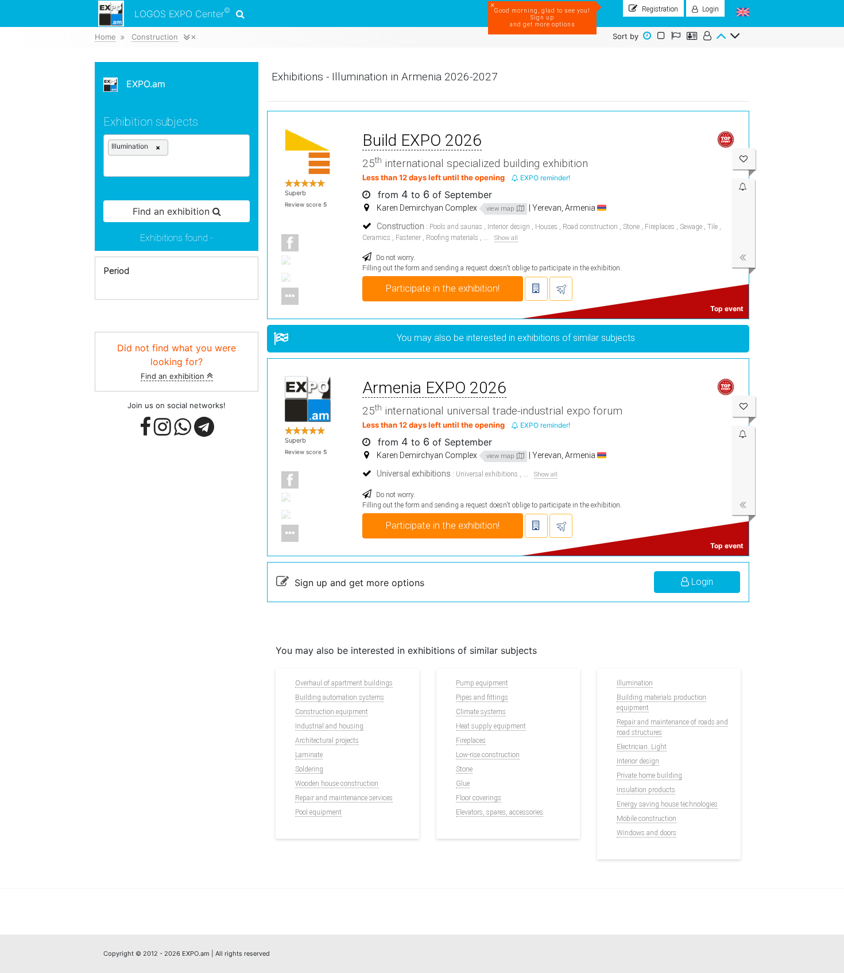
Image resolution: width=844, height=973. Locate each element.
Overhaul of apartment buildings (344, 683)
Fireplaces (660, 227)
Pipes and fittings (482, 697)
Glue (463, 784)
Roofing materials (452, 238)
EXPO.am (141, 84)
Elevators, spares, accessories (499, 812)
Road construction (590, 227)
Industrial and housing (329, 726)
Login (701, 581)
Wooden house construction (336, 784)
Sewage (691, 227)
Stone (631, 227)
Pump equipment (482, 683)
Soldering (309, 769)
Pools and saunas (455, 227)
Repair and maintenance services (344, 798)
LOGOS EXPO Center (182, 13)
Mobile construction (646, 819)
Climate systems (481, 712)
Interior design (508, 227)
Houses (546, 227)
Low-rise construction (488, 755)
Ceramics (376, 238)
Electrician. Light (642, 747)
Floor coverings (478, 798)
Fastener (408, 238)
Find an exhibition (174, 376)
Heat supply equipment (491, 726)
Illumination (635, 683)
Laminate (309, 755)
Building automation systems (339, 697)
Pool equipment (318, 812)
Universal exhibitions (487, 474)
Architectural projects (327, 740)
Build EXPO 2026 (422, 140)
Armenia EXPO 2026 (434, 387)
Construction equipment (331, 712)
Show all (506, 238)
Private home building (649, 776)
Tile (712, 227)
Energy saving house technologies (667, 804)
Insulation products (646, 790)
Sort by (625, 36)
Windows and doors (646, 833)
